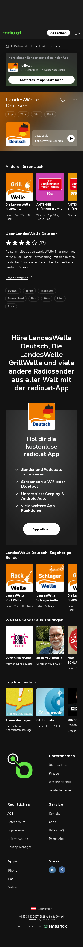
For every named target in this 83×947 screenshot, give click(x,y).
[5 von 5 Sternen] (34, 243)
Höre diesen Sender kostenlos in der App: (38, 57)
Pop (10, 114)
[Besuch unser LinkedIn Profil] (52, 869)
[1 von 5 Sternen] (8, 243)
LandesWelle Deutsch (49, 141)
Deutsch (13, 291)
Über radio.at (58, 765)
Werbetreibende (60, 782)
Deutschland (16, 298)
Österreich (44, 909)
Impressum (15, 830)
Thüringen (46, 291)
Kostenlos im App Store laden (41, 80)
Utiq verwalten (17, 838)
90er (23, 114)
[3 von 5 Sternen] (21, 243)
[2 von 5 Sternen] (15, 243)
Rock (50, 114)
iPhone (12, 870)
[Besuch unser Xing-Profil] (62, 869)
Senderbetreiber (60, 790)
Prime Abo (56, 838)
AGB (10, 813)
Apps (52, 822)
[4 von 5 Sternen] (28, 243)
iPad (10, 879)
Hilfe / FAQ (56, 830)
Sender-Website (17, 278)
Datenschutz (16, 822)
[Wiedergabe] (71, 138)
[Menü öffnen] (77, 33)
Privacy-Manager (19, 847)
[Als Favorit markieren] (63, 99)
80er (37, 114)
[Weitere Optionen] (74, 100)
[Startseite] (7, 46)
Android (12, 887)
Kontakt (54, 813)
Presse (54, 773)
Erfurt (29, 291)
